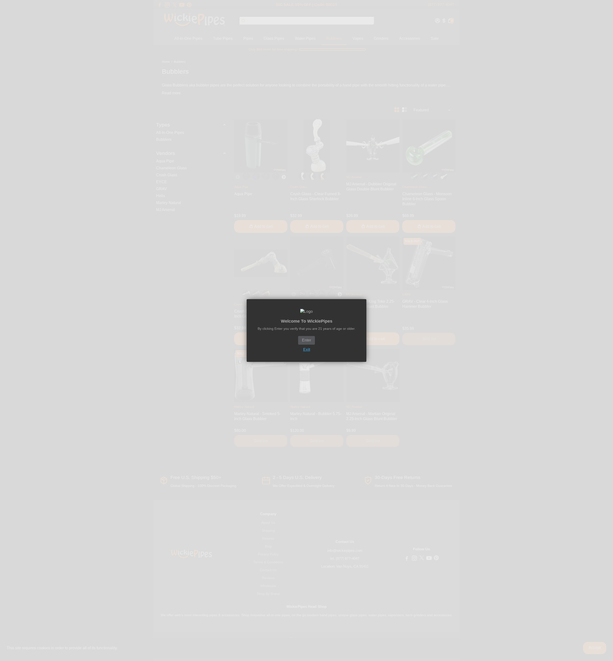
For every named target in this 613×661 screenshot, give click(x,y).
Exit (306, 350)
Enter (306, 340)
